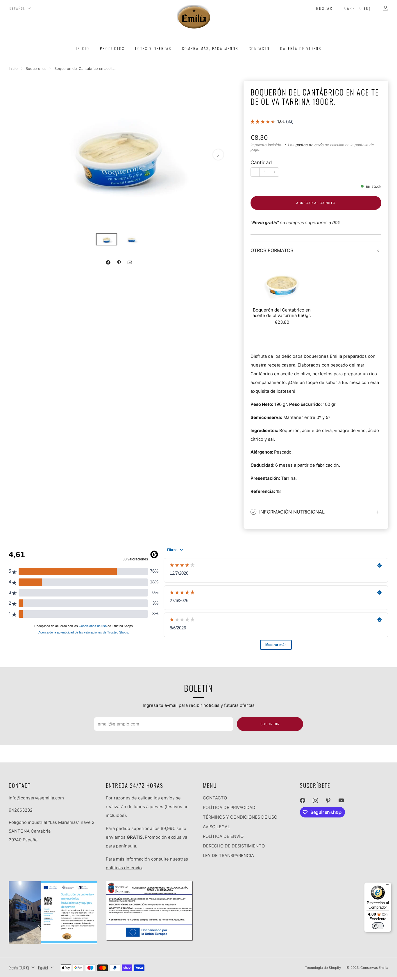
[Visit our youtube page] (341, 800)
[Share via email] (130, 262)
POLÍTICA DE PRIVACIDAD (229, 807)
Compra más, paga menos (210, 48)
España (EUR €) (19, 968)
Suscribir (270, 724)
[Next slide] (218, 154)
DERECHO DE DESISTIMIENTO (234, 846)
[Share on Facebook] (108, 262)
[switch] (378, 925)
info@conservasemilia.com (36, 798)
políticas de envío (124, 867)
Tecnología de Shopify (323, 968)
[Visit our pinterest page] (328, 800)
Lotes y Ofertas (153, 48)
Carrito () (357, 8)
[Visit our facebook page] (302, 800)
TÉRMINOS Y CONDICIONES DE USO (240, 817)
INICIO (83, 48)
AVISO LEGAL (216, 826)
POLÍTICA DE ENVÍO (223, 836)
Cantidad (261, 162)
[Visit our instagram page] (315, 800)
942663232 (21, 810)
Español (17, 8)
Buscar (324, 8)
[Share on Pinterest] (119, 262)
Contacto (259, 48)
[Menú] (387, 885)
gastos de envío (310, 145)
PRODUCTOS (112, 48)
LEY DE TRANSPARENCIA (228, 855)
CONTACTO (215, 798)
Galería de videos (300, 48)
